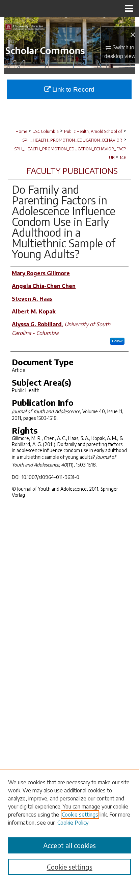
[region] (69, 826)
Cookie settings (80, 814)
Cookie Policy (72, 822)
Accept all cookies (69, 845)
